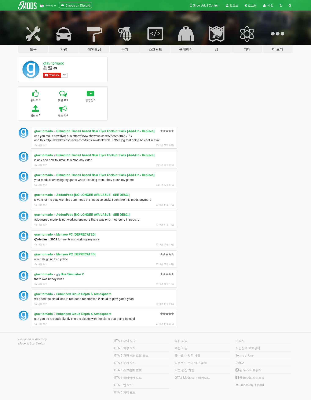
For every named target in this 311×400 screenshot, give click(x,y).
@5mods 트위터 (250, 370)
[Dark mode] (281, 5)
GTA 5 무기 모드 (125, 363)
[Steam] (50, 68)
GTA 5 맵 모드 (123, 385)
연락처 (239, 340)
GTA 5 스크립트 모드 (128, 370)
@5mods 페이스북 (251, 377)
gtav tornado (53, 63)
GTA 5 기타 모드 (125, 392)
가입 (270, 5)
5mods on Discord (251, 385)
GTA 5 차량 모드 (125, 348)
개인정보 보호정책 (247, 348)
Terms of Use (244, 355)
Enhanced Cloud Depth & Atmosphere (83, 294)
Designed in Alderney (32, 339)
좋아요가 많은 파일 (187, 355)
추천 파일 (181, 348)
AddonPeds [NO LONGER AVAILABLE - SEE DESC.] (93, 195)
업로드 (233, 5)
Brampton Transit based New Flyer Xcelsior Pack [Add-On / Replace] (105, 131)
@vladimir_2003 (45, 239)
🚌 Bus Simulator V (70, 274)
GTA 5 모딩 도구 (125, 340)
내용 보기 (43, 145)
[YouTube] (45, 68)
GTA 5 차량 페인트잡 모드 (131, 355)
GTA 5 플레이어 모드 (128, 377)
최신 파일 (181, 340)
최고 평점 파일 (184, 370)
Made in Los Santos (31, 343)
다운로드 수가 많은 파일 (191, 363)
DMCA (239, 363)
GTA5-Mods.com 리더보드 (192, 377)
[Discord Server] (55, 68)
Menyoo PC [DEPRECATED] (76, 234)
